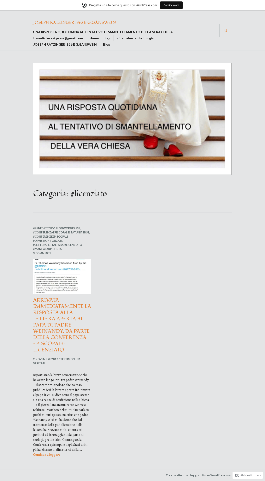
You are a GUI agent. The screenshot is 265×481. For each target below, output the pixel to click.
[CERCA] (225, 30)
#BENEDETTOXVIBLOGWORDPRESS (56, 228)
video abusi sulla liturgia (135, 38)
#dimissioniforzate (48, 240)
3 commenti (42, 253)
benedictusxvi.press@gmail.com (58, 38)
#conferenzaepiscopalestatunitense (61, 232)
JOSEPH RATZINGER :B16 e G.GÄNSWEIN (74, 23)
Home (94, 38)
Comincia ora (171, 5)
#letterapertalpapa (48, 245)
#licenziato (73, 245)
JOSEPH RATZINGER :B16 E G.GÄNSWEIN (65, 44)
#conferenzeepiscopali (50, 236)
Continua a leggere (46, 454)
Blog (106, 44)
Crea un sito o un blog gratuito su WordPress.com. (199, 475)
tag (107, 38)
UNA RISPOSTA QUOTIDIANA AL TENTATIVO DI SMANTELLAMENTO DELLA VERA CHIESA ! (104, 32)
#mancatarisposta (47, 249)
